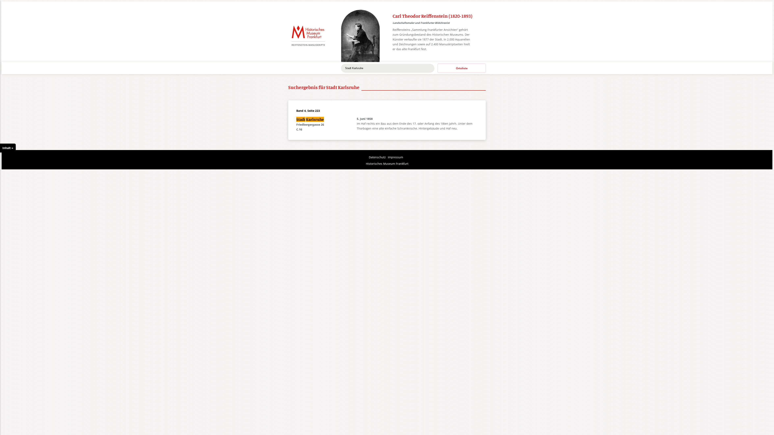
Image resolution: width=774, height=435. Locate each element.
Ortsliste (462, 68)
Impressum (395, 157)
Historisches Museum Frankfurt (387, 164)
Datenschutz (377, 157)
